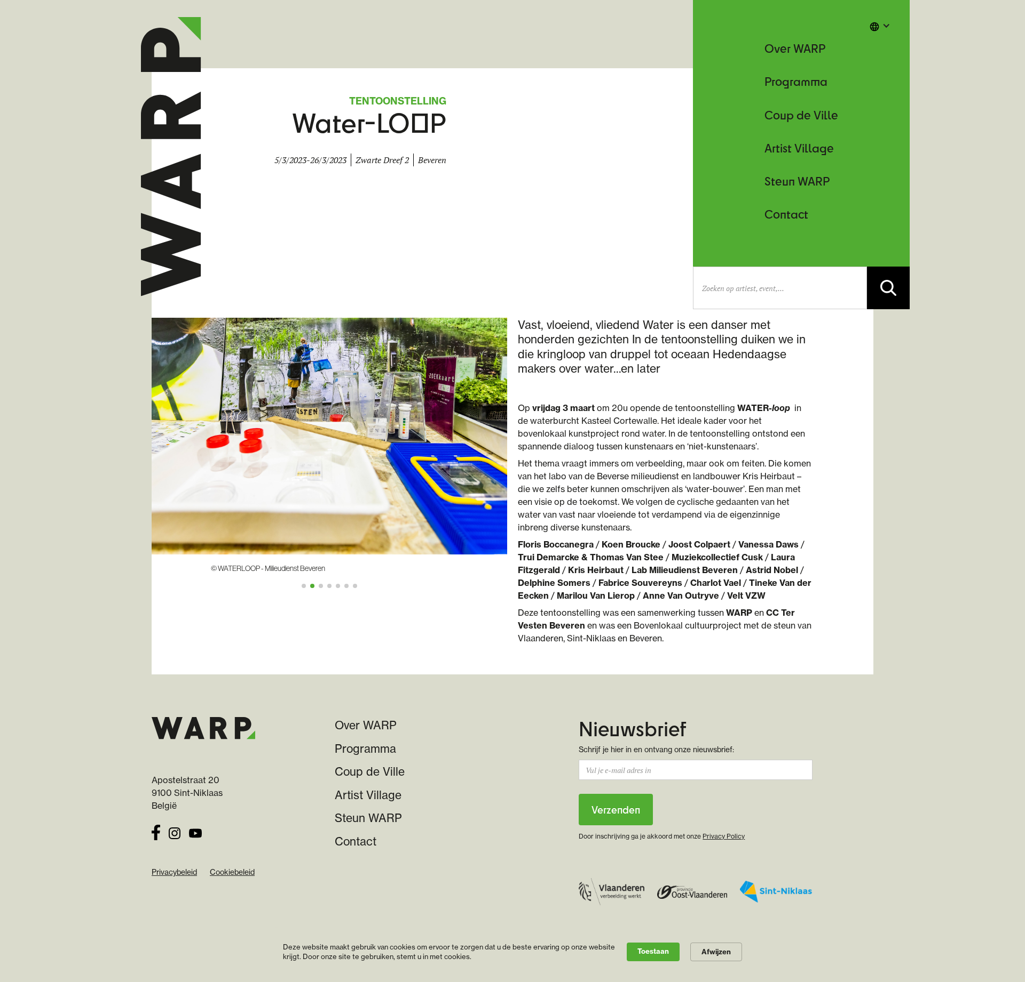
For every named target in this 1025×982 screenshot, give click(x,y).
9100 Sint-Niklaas (187, 792)
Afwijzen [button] (716, 951)
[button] (879, 26)
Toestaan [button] (653, 951)
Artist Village (799, 148)
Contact (786, 214)
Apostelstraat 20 (185, 780)
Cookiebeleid (232, 872)
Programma (795, 81)
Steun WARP (797, 181)
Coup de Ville (801, 115)
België (164, 805)
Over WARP (794, 48)
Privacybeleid (174, 872)
